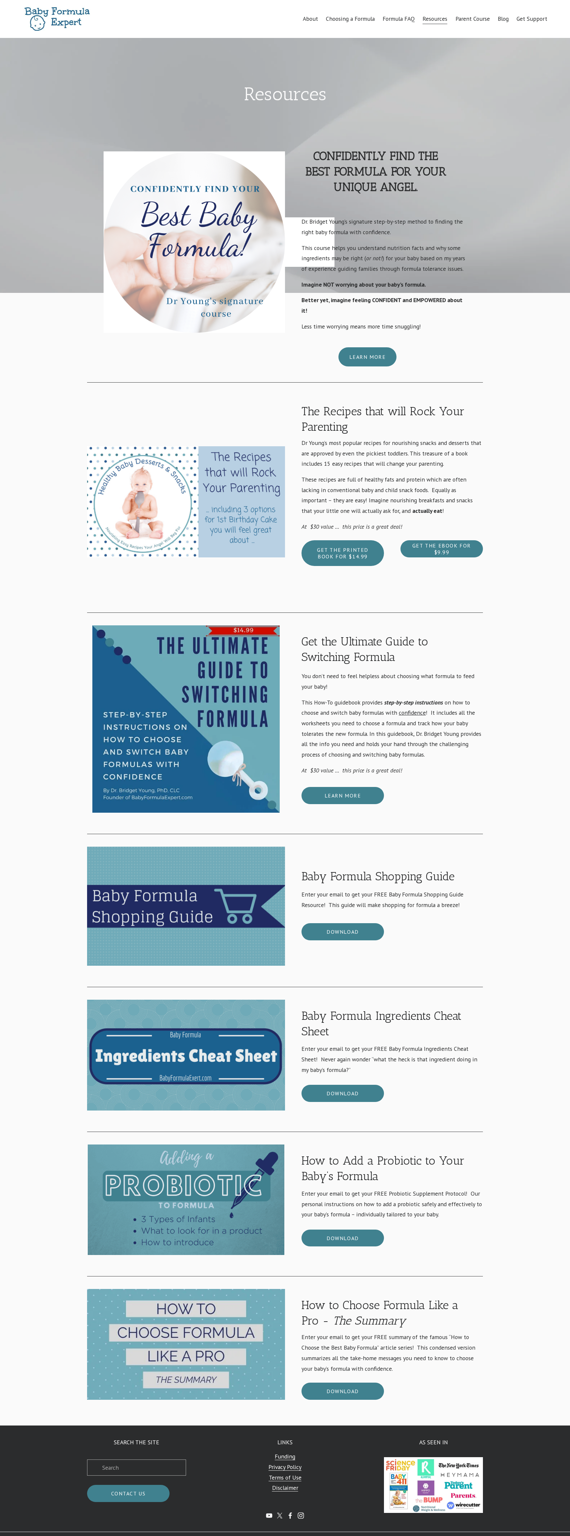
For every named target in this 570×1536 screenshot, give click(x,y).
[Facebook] (290, 1515)
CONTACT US (128, 1493)
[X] (279, 1515)
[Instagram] (301, 1515)
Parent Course (473, 18)
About (310, 18)
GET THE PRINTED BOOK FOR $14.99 (342, 553)
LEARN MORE (367, 357)
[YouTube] (269, 1515)
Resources (435, 18)
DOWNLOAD (343, 931)
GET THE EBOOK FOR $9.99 (441, 548)
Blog (503, 18)
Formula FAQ (399, 18)
